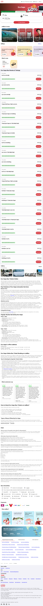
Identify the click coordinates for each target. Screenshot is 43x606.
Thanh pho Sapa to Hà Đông (9, 113)
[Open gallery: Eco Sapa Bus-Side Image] (30, 273)
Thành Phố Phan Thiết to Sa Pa (9, 104)
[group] (9, 64)
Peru (28, 578)
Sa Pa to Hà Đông (6, 142)
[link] (8, 51)
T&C (1, 571)
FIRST (5, 54)
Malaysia (15, 578)
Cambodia (33, 578)
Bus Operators (17, 582)
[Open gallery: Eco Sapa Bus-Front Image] (6, 273)
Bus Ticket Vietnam (4, 582)
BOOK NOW (38, 88)
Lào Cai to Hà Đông (6, 162)
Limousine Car (24, 582)
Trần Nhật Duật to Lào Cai (8, 210)
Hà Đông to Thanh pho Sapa (9, 200)
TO (25, 14)
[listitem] (3, 47)
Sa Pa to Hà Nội (5, 75)
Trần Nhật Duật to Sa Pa (8, 229)
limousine (12, 295)
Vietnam (20, 578)
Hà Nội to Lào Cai (6, 248)
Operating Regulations (14, 571)
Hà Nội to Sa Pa (5, 238)
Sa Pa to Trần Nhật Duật (8, 171)
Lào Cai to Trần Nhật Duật (8, 152)
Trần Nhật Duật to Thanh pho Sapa (10, 219)
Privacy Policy (6, 571)
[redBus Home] (2, 1)
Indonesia (5, 578)
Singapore (11, 578)
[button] (21, 16)
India (2, 578)
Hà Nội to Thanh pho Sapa (8, 190)
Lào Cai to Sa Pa (6, 85)
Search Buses (22, 22)
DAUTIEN (21, 54)
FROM (5, 14)
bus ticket (11, 311)
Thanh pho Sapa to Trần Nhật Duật (10, 123)
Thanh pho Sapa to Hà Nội (8, 133)
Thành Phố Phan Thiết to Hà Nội (9, 181)
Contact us (8, 568)
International (38, 578)
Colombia (24, 578)
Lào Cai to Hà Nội (6, 94)
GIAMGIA (37, 54)
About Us (2, 568)
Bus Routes (11, 582)
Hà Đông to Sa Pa (6, 258)
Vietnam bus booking (7, 368)
